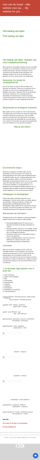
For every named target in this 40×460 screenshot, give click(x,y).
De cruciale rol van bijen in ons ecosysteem (15, 423)
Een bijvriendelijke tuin (9, 427)
